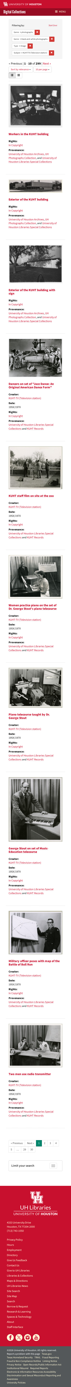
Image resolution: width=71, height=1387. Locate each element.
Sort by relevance (20, 69)
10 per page (42, 69)
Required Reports (39, 1368)
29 (24, 1149)
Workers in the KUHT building (29, 134)
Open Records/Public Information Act (42, 1364)
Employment (14, 1250)
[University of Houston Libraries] (35, 1203)
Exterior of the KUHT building (28, 199)
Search (11, 1301)
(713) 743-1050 (15, 1231)
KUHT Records (35, 429)
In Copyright (16, 145)
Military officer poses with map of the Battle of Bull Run (34, 963)
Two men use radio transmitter (30, 1074)
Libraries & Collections (20, 1276)
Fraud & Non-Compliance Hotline (24, 1361)
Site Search (13, 1291)
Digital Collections (14, 12)
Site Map (12, 1296)
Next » (47, 63)
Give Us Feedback (17, 1260)
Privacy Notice (14, 1364)
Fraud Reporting (50, 1357)
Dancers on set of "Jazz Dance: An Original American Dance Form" (31, 386)
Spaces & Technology (19, 1317)
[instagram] (27, 1337)
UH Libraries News (17, 1286)
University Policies (16, 1382)
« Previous (17, 1143)
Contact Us (13, 1265)
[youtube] (36, 1337)
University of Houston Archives (26, 154)
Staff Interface (15, 1327)
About (10, 1322)
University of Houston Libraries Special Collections (33, 160)
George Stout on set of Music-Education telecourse (28, 850)
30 (31, 1149)
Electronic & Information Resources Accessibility (31, 1372)
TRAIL (37, 1357)
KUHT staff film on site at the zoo (31, 496)
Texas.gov (47, 1354)
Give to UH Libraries (18, 1270)
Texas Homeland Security (20, 1357)
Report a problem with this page (23, 1354)
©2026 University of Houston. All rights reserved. (32, 1350)
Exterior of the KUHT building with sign (32, 292)
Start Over (53, 25)
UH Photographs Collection (29, 156)
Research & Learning (19, 1312)
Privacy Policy (15, 1240)
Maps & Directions (17, 1281)
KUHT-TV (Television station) (25, 398)
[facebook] (10, 1337)
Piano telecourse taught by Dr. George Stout (29, 716)
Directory (12, 1255)
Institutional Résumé (17, 1368)
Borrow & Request (17, 1306)
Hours (10, 1245)
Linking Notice (50, 1361)
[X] (19, 1337)
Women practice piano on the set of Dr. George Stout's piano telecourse (33, 607)
